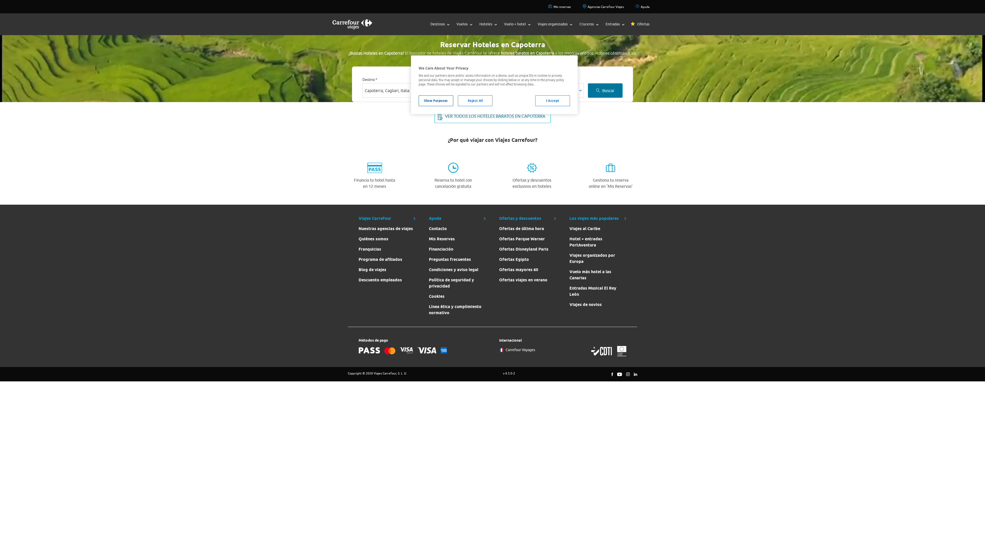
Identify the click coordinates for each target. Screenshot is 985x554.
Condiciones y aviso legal (453, 269)
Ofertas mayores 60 (518, 269)
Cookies (437, 296)
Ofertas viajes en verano (523, 280)
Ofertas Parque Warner (522, 238)
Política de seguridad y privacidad (451, 283)
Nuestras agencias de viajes (386, 228)
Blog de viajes (372, 269)
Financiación (441, 249)
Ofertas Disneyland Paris (523, 249)
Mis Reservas (442, 238)
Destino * (369, 79)
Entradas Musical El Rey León (592, 291)
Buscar (608, 90)
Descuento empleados (380, 280)
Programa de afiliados (380, 259)
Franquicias (370, 249)
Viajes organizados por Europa (592, 258)
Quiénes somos (373, 238)
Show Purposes (436, 101)
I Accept (552, 101)
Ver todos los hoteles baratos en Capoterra (495, 116)
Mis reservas (562, 7)
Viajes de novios (585, 304)
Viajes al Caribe (584, 228)
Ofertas (643, 24)
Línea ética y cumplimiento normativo (455, 309)
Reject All (475, 101)
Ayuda (645, 7)
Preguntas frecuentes (450, 259)
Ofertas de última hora (521, 228)
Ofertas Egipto (514, 259)
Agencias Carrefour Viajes (606, 7)
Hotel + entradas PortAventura (585, 242)
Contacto (438, 228)
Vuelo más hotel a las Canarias (590, 274)
